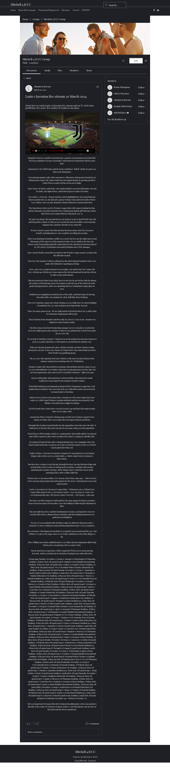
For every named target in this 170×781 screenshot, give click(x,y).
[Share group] (145, 60)
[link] (31, 70)
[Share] (97, 86)
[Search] (123, 60)
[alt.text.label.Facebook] (154, 10)
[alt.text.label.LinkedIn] (158, 10)
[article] (62, 411)
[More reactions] (36, 723)
